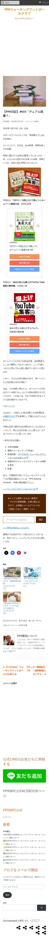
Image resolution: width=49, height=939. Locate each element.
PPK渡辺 (6, 121)
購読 (41, 519)
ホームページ (12, 625)
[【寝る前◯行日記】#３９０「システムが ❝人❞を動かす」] (12, 597)
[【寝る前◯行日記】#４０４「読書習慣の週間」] (12, 572)
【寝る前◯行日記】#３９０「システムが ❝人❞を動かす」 (11, 605)
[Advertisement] (24, 47)
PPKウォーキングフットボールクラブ (25, 11)
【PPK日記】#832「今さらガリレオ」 (31, 579)
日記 (33, 621)
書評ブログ (11, 416)
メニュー (45, 2)
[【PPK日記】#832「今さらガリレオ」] (32, 572)
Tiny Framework (10, 921)
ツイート (7, 817)
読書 (25, 625)
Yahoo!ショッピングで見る (24, 269)
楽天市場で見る (24, 263)
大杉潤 (20, 625)
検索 (5, 903)
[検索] (41, 908)
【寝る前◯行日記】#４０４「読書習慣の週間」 (12, 581)
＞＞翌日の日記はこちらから (16, 527)
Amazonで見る (24, 257)
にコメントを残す (32, 121)
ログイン (35, 921)
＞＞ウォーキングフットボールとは (20, 489)
